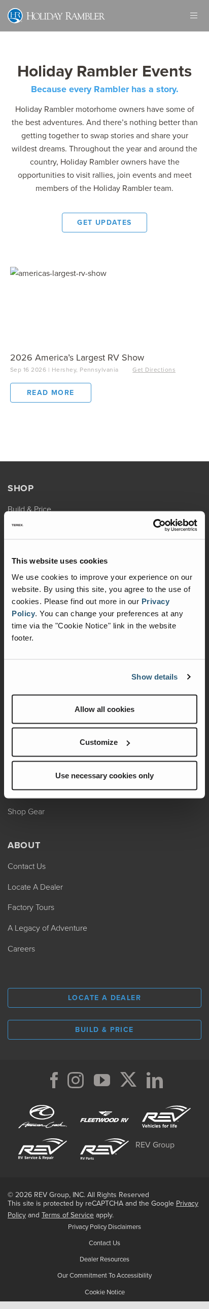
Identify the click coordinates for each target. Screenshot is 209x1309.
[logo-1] (42, 1136)
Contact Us (104, 1243)
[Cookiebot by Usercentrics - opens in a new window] (153, 525)
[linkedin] (155, 1080)
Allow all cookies (104, 708)
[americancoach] (42, 1104)
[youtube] (102, 1080)
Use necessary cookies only (104, 775)
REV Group (155, 1145)
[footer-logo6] (166, 1104)
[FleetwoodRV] (104, 1104)
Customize (99, 742)
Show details (154, 676)
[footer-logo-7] (104, 1136)
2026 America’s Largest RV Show (77, 357)
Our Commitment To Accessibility (104, 1275)
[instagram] (75, 1080)
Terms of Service (68, 1215)
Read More (59, 392)
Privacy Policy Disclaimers (104, 1227)
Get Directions (154, 369)
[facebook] (54, 1080)
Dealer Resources (104, 1259)
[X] (128, 1080)
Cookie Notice (105, 1292)
